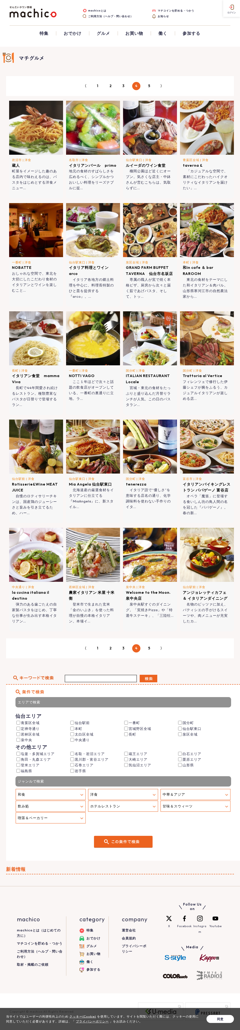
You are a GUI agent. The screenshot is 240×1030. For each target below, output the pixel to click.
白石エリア (192, 754)
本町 (186, 262)
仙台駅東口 (134, 160)
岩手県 (80, 771)
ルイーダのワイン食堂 (146, 165)
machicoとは (97, 10)
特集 (44, 33)
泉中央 (131, 587)
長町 (15, 370)
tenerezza (136, 484)
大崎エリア (138, 759)
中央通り (18, 587)
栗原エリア (192, 759)
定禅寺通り (30, 728)
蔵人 (16, 165)
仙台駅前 (18, 479)
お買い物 (134, 33)
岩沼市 (17, 160)
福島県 (26, 771)
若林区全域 (77, 587)
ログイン (231, 12)
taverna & (193, 165)
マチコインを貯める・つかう (176, 10)
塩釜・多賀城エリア (38, 754)
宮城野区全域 (140, 728)
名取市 (74, 160)
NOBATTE (22, 267)
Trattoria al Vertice (202, 375)
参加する (191, 33)
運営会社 (129, 930)
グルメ (103, 33)
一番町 (17, 262)
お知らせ (163, 16)
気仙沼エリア (140, 765)
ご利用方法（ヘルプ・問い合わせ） (110, 16)
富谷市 (188, 479)
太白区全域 (84, 734)
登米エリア (30, 765)
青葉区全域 (191, 160)
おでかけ (73, 33)
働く (162, 33)
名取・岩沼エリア (90, 754)
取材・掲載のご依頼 (33, 964)
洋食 (28, 160)
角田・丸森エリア (36, 759)
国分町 (131, 370)
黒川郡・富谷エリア (92, 759)
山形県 (188, 765)
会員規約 (129, 938)
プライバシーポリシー (92, 1021)
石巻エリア (84, 765)
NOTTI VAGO (82, 375)
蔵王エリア (138, 754)
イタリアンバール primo (92, 165)
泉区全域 (132, 262)
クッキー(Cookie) (82, 1016)
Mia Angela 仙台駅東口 (90, 484)
